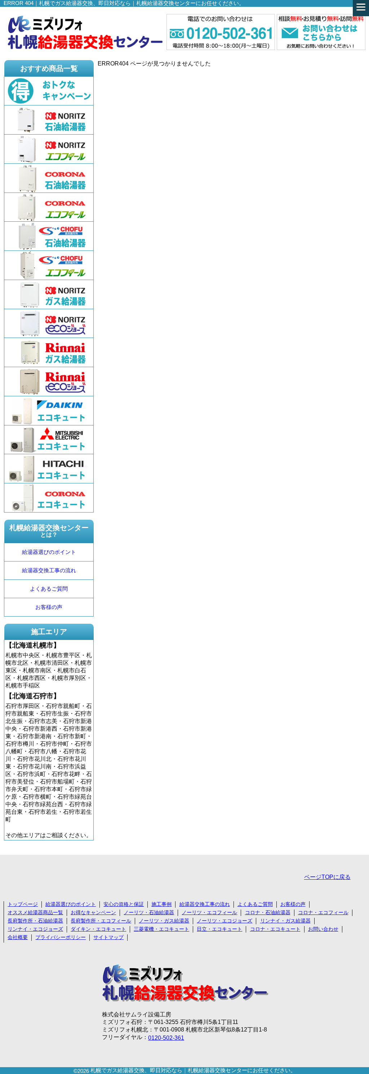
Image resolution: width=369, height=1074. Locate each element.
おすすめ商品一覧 (49, 68)
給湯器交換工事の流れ (49, 570)
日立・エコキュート (219, 929)
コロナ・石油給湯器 (267, 912)
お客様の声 (48, 607)
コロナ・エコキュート (275, 929)
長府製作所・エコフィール (101, 921)
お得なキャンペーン (93, 912)
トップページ (23, 904)
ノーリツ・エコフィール (209, 912)
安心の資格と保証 (123, 904)
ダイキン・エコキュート (98, 929)
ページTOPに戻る (327, 877)
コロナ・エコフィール (323, 912)
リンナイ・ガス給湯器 (285, 921)
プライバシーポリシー (60, 937)
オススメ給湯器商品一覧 (35, 912)
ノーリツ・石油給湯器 (149, 912)
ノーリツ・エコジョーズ (224, 921)
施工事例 (161, 904)
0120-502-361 (166, 1038)
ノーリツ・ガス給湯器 (164, 921)
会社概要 (18, 937)
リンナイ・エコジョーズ (35, 929)
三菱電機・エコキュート (161, 929)
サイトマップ (108, 937)
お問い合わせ (323, 929)
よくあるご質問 (49, 589)
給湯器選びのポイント (49, 552)
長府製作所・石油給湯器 (35, 921)
